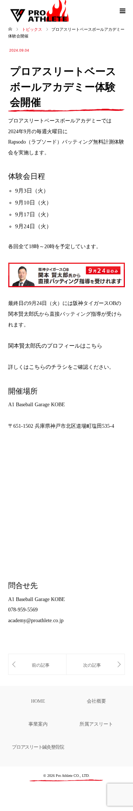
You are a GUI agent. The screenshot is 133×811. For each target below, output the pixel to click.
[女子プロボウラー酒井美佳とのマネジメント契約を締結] (37, 664)
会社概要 (96, 701)
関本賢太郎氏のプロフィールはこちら (55, 346)
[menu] (122, 11)
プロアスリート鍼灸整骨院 (38, 747)
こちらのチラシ (48, 367)
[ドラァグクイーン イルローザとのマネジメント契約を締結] (95, 664)
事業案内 (38, 724)
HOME (38, 701)
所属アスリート (96, 724)
